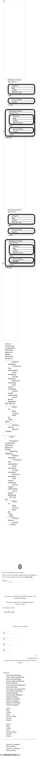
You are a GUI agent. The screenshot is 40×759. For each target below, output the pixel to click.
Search (4, 581)
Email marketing (12, 373)
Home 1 (8, 344)
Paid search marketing (12, 387)
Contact (10, 105)
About (8, 708)
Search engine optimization (13, 393)
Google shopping (13, 377)
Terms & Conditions (13, 744)
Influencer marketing (14, 382)
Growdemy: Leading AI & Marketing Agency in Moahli (10, 350)
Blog (13, 88)
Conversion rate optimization (14, 368)
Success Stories (17, 100)
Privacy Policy (11, 746)
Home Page (29, 577)
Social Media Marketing (12, 399)
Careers (14, 90)
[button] (20, 107)
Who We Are (12, 82)
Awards (14, 102)
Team (8, 714)
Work (9, 95)
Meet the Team (17, 92)
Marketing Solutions (15, 111)
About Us (15, 86)
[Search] (35, 581)
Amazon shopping (13, 363)
